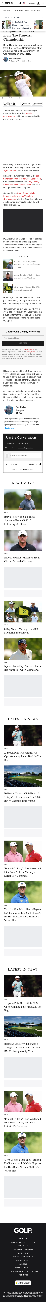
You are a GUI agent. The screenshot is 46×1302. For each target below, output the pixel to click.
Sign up (28, 443)
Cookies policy (23, 1260)
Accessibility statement (23, 1257)
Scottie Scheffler (10, 185)
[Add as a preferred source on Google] (23, 1282)
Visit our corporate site (30, 1293)
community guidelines (25, 448)
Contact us (23, 1246)
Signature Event (10, 170)
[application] (23, 220)
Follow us (27, 103)
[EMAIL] (21, 412)
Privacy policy (23, 1253)
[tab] (12, 464)
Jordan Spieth (25, 185)
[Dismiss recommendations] (43, 17)
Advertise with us (23, 1268)
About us (23, 1238)
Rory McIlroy (33, 182)
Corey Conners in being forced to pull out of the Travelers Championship (20, 196)
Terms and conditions (23, 1249)
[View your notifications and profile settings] (20, 3)
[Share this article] (5, 104)
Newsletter (38, 103)
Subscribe (32, 3)
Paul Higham (16, 58)
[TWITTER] (17, 412)
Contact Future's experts (23, 1242)
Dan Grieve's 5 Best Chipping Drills (27, 10)
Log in (20, 443)
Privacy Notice (31, 352)
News (29, 61)
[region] (23, 452)
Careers (23, 1264)
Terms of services (29, 349)
